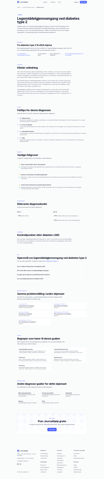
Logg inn (76, 2)
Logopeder (59, 472)
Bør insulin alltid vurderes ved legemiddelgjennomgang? (33, 270)
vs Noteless (43, 472)
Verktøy (45, 2)
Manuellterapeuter (61, 465)
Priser (59, 2)
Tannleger (59, 469)
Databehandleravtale (79, 458)
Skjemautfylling (44, 455)
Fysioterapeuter (61, 455)
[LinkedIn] (18, 464)
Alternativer (43, 465)
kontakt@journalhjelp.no (51, 261)
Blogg (75, 465)
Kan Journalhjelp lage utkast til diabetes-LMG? (30, 278)
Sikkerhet (53, 2)
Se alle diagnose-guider (43, 54)
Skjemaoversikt (77, 469)
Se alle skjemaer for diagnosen (57, 54)
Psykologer (60, 458)
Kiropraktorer (60, 460)
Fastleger (59, 453)
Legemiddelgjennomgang (28, 7)
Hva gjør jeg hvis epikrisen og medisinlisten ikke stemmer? (33, 274)
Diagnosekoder (77, 472)
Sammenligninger (44, 467)
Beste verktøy (43, 469)
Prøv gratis (83, 2)
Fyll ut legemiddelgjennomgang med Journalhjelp (76, 54)
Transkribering (44, 453)
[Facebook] (20, 464)
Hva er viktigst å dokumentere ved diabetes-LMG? (31, 266)
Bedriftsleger (60, 467)
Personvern (76, 453)
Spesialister (60, 462)
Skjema (19, 7)
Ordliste (76, 467)
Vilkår (75, 455)
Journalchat (43, 458)
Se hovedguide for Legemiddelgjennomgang (27, 54)
